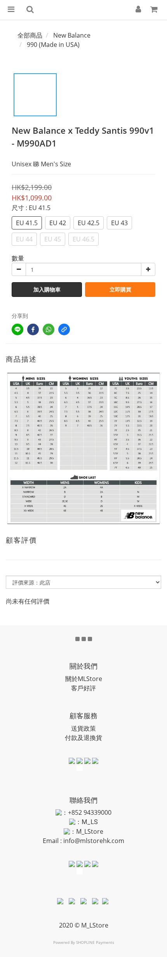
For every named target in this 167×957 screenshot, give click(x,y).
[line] (17, 329)
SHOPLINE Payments (95, 942)
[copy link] (64, 329)
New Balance (71, 35)
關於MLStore (83, 678)
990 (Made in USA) (53, 44)
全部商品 (29, 35)
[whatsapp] (48, 329)
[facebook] (33, 329)
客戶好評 (83, 688)
